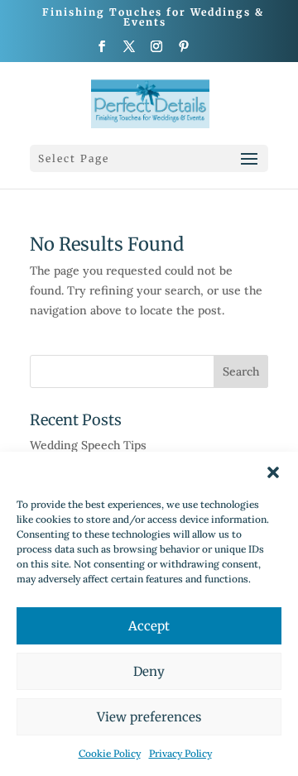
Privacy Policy (180, 753)
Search (241, 371)
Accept (149, 626)
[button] (273, 472)
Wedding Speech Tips (88, 445)
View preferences (149, 717)
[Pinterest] (184, 51)
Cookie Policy (110, 753)
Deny (149, 671)
